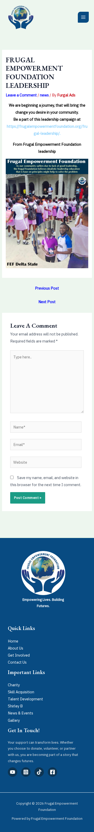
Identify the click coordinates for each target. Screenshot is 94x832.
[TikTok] (39, 772)
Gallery (14, 720)
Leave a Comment (21, 95)
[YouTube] (12, 772)
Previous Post (47, 288)
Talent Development (25, 698)
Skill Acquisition (21, 691)
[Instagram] (26, 772)
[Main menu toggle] (83, 17)
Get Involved (19, 655)
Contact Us (17, 662)
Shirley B (15, 705)
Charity (14, 684)
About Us (15, 648)
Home (13, 641)
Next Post (47, 301)
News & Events (20, 713)
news (44, 95)
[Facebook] (52, 772)
